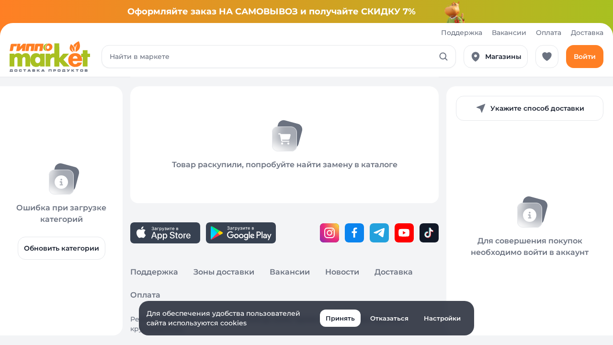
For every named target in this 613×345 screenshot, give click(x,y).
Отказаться (389, 318)
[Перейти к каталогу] (50, 56)
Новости (342, 271)
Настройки (442, 318)
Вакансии (509, 32)
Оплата (548, 32)
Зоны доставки (223, 271)
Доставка (587, 32)
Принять (340, 318)
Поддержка (461, 32)
